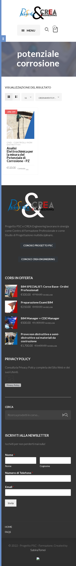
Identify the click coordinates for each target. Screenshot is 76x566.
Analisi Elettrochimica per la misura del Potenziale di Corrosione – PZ (20, 154)
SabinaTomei (38, 550)
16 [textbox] (26, 98)
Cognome (45, 466)
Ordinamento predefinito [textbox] (49, 98)
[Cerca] (66, 415)
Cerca (9, 406)
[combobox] (27, 97)
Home (8, 526)
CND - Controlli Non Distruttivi (19, 143)
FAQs (8, 532)
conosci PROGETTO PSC (38, 245)
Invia (11, 503)
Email (9, 486)
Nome (10, 454)
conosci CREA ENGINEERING (38, 259)
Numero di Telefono (19, 472)
